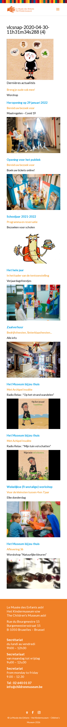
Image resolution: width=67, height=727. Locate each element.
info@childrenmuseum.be (24, 687)
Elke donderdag (16, 497)
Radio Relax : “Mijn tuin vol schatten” (29, 446)
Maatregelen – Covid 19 (21, 113)
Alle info (12, 338)
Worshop (12, 95)
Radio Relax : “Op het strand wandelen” (30, 394)
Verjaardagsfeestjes (19, 280)
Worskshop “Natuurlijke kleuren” (27, 554)
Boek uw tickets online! (21, 170)
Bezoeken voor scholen (21, 227)
